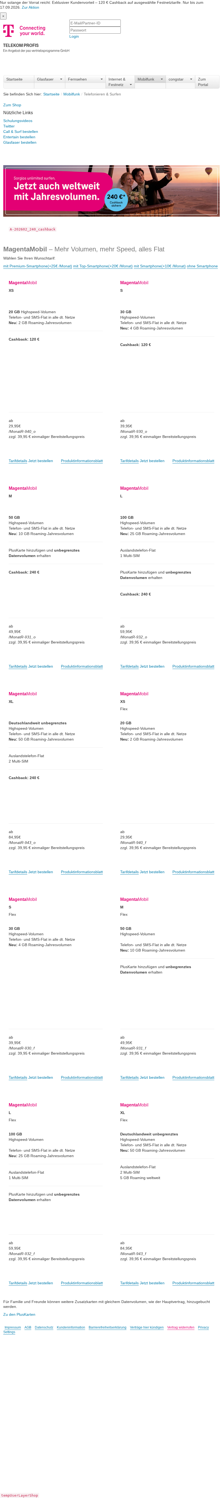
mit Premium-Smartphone (37, 266)
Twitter (9, 126)
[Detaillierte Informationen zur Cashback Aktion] (111, 188)
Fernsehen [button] (77, 79)
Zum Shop (12, 105)
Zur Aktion (30, 7)
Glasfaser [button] (45, 79)
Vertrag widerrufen (180, 1327)
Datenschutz (44, 1327)
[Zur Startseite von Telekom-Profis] (36, 38)
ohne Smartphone (202, 266)
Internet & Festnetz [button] (117, 82)
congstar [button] (176, 79)
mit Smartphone (160, 266)
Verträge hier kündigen (147, 1327)
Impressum (13, 1327)
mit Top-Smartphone (103, 266)
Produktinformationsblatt (82, 461)
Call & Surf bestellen (20, 131)
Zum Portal (203, 82)
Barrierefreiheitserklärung (107, 1327)
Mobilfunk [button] (146, 79)
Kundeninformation (71, 1327)
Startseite (14, 79)
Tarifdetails (18, 461)
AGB (27, 1327)
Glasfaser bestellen (19, 142)
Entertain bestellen (19, 137)
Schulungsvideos (17, 121)
